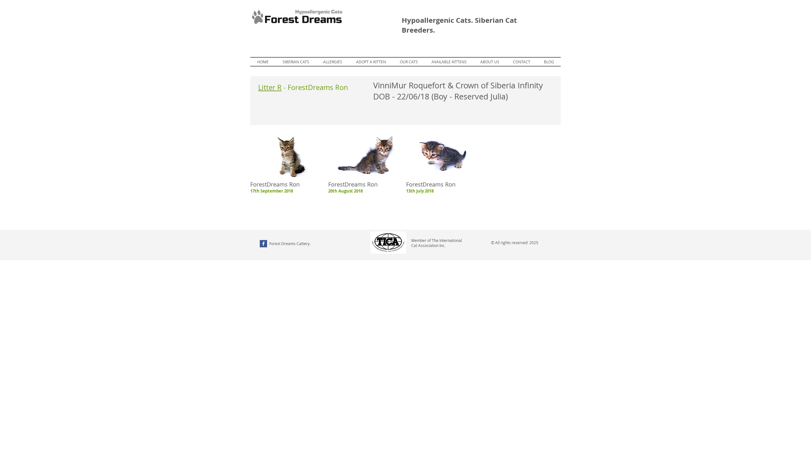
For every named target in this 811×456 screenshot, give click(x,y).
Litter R (270, 87)
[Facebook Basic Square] (263, 243)
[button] (449, 62)
